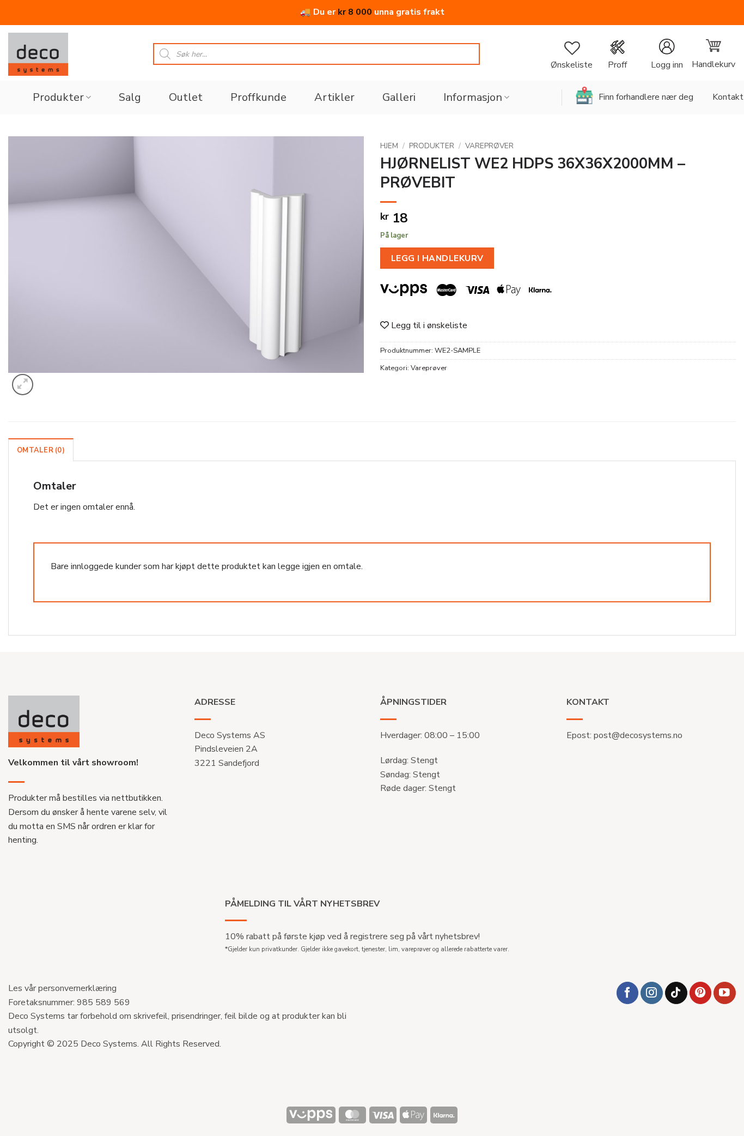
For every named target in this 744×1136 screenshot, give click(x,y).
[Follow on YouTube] (724, 993)
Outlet (186, 97)
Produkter (58, 97)
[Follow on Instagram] (652, 993)
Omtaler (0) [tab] (41, 450)
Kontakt (727, 97)
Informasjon (472, 97)
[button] (667, 54)
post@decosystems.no (638, 735)
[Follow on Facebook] (628, 993)
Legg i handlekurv (437, 258)
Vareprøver (489, 146)
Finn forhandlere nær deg (646, 97)
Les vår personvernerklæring (62, 988)
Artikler (334, 97)
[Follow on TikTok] (676, 993)
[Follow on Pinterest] (701, 993)
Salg (130, 97)
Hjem (389, 146)
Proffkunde (258, 97)
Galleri (399, 97)
